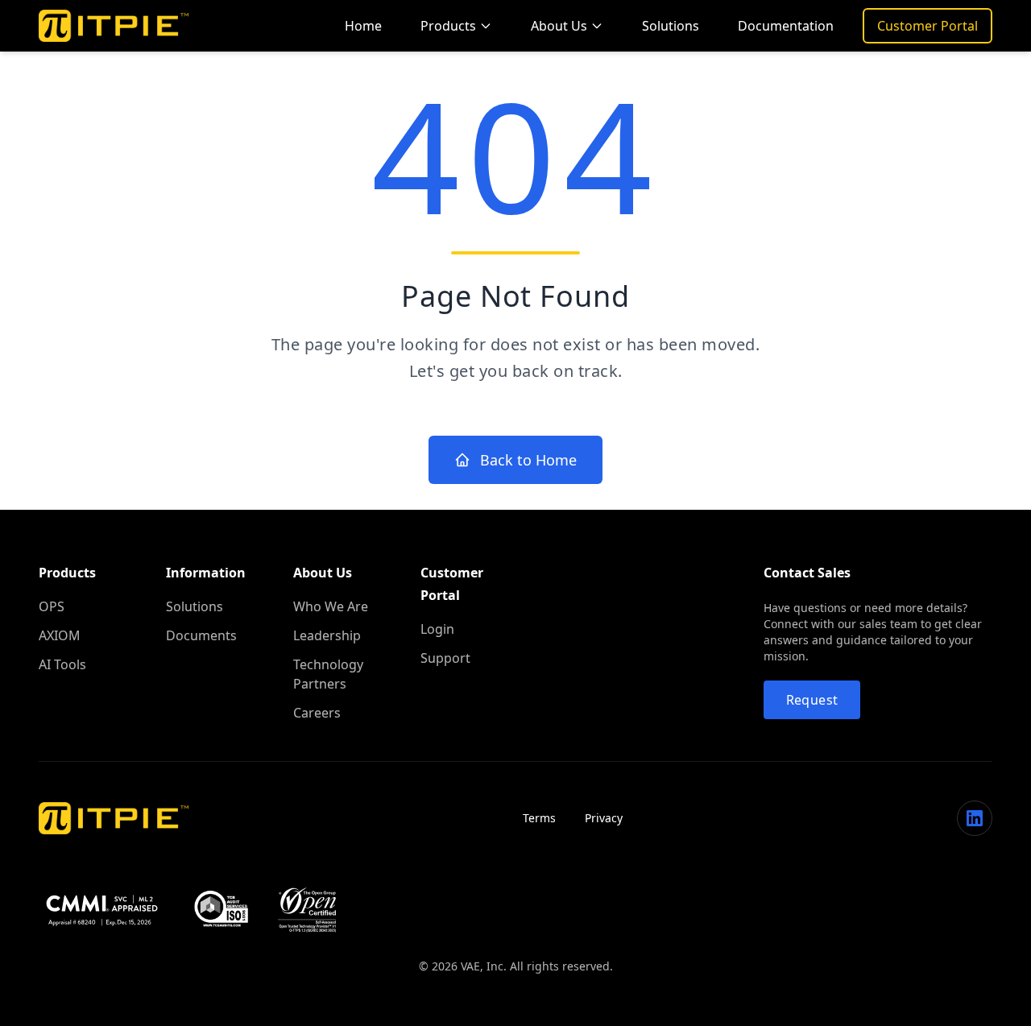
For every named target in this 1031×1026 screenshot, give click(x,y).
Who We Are (330, 606)
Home (363, 26)
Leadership (327, 635)
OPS (51, 606)
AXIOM (60, 635)
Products (448, 26)
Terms (539, 817)
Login (437, 629)
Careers (317, 713)
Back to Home (528, 460)
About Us (559, 26)
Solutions (670, 26)
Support (445, 658)
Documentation (786, 26)
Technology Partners (328, 674)
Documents (201, 635)
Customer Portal (927, 26)
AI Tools (62, 664)
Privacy (604, 817)
